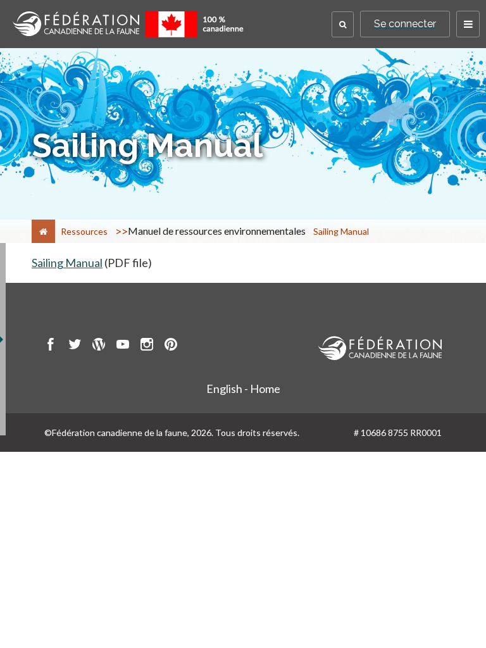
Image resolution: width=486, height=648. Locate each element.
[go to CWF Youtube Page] (122, 346)
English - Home (243, 389)
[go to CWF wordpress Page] (98, 346)
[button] (343, 24)
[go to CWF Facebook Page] (50, 346)
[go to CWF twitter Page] (74, 346)
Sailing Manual (67, 263)
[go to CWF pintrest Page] (171, 346)
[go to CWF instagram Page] (146, 346)
